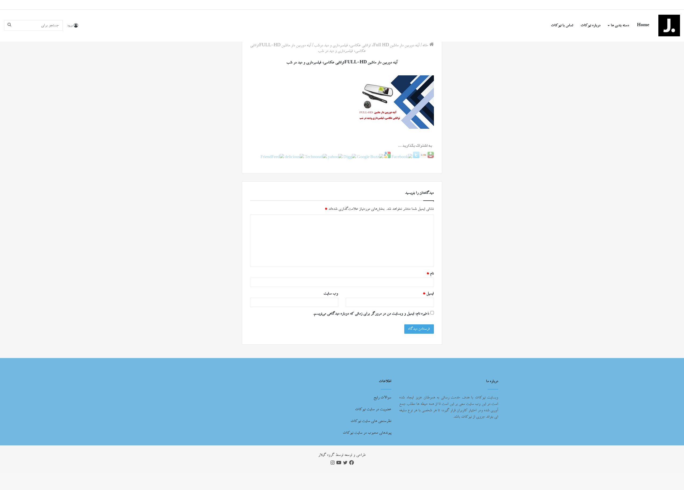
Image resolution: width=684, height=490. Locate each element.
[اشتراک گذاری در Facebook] (401, 157)
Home (643, 25)
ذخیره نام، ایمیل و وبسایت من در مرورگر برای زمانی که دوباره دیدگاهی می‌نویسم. (371, 313)
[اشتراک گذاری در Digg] (349, 157)
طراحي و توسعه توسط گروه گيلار (342, 455)
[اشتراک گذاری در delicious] (294, 157)
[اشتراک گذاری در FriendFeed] (272, 157)
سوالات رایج (382, 397)
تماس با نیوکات (562, 25)
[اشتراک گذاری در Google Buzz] (369, 157)
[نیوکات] (669, 25)
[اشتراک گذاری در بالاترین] (430, 157)
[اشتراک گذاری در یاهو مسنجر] (335, 157)
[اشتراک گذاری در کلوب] (423, 157)
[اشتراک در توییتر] (415, 157)
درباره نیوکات (591, 25)
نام (430, 273)
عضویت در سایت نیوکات (373, 409)
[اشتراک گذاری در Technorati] (315, 157)
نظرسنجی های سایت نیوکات (371, 421)
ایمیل (428, 293)
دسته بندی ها (620, 25)
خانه (426, 45)
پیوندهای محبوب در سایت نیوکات (367, 432)
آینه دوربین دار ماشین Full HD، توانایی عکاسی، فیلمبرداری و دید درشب (367, 45)
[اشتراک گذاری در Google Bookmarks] (387, 157)
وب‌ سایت (331, 293)
